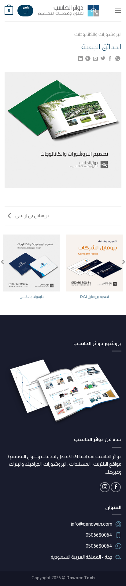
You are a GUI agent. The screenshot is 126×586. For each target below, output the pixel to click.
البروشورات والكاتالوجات (97, 34)
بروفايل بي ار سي (31, 215)
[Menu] (117, 10)
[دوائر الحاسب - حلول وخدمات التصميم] (68, 10)
